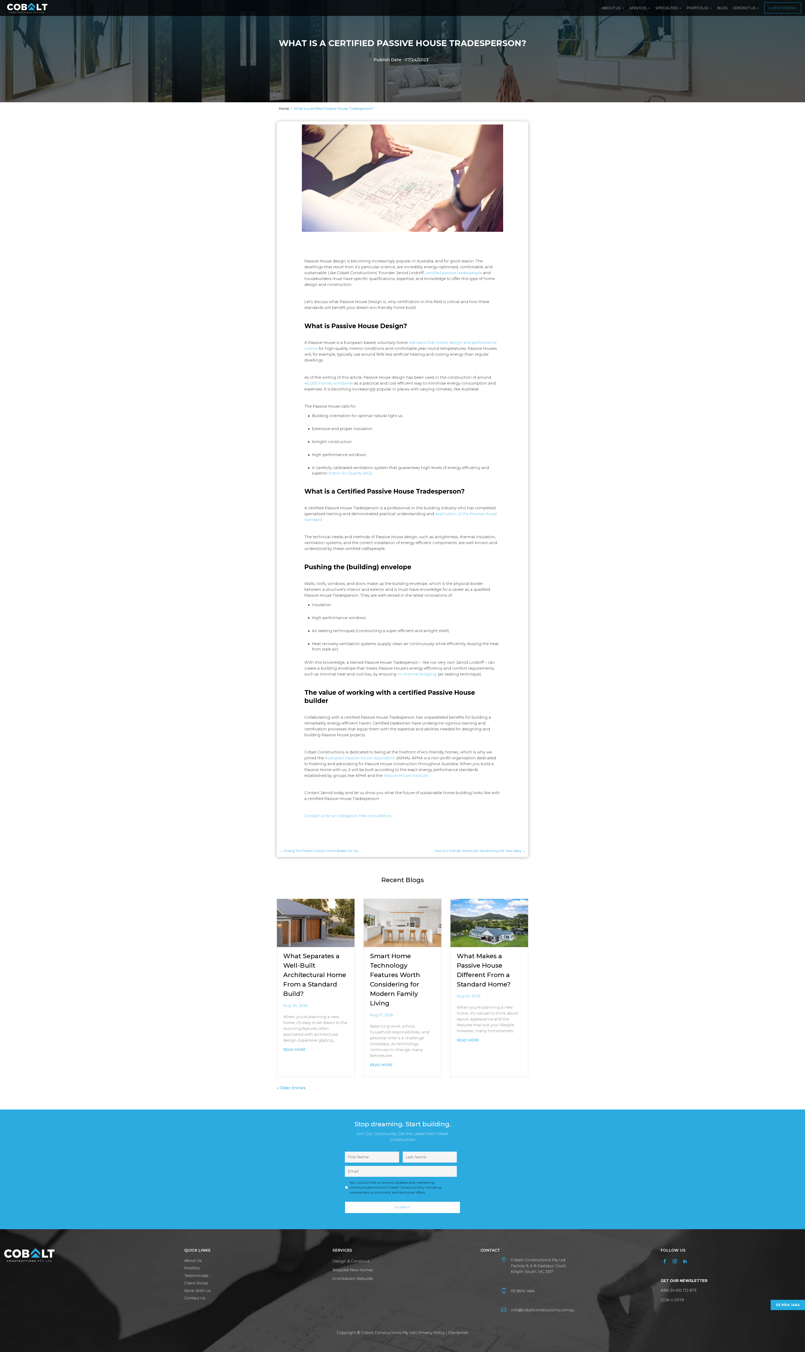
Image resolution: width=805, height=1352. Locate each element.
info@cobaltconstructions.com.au (542, 1310)
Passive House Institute (406, 775)
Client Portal (783, 8)
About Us (611, 8)
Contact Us (744, 8)
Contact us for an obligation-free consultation (347, 816)
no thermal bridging (417, 674)
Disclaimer (458, 1332)
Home (284, 109)
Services (638, 8)
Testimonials (196, 1276)
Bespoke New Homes (352, 1270)
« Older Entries (291, 1088)
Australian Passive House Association (360, 758)
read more (294, 1049)
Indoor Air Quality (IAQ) (350, 473)
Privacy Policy (432, 1332)
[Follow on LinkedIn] (685, 1261)
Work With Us (198, 1291)
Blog (722, 8)
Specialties (667, 8)
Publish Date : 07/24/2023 (401, 59)
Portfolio (697, 8)
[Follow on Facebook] (665, 1261)
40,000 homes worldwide (328, 383)
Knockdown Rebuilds (352, 1278)
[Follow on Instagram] (675, 1261)
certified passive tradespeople (454, 273)
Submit (402, 1207)
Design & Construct (351, 1261)
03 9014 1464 (523, 1291)
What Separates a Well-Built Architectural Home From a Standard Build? (314, 975)
